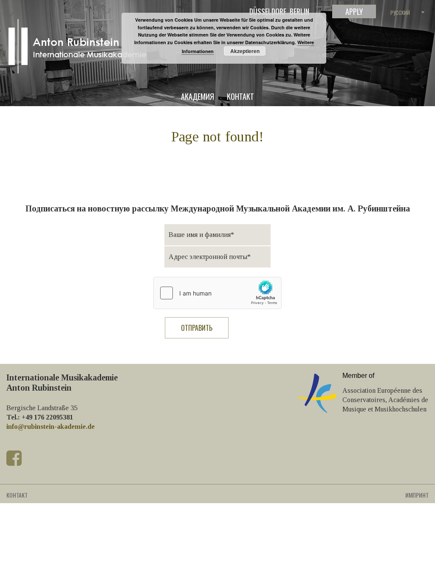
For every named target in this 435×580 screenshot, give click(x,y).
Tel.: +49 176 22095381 (39, 417)
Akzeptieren (245, 51)
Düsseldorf (267, 11)
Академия (197, 97)
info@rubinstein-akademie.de (50, 426)
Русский (400, 12)
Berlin (299, 11)
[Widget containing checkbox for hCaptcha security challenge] (217, 293)
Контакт (240, 97)
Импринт (417, 494)
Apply (354, 11)
